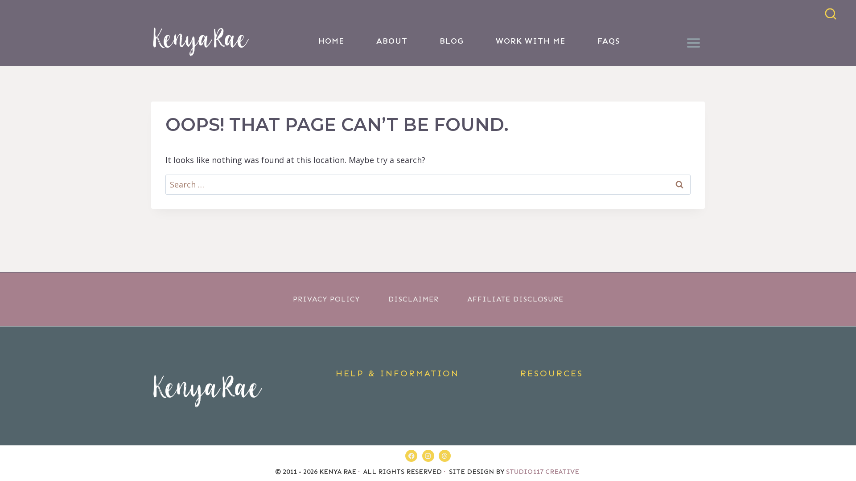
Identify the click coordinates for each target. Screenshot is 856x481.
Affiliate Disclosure (515, 299)
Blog (452, 41)
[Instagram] (428, 456)
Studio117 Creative (543, 472)
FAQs (608, 41)
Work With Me (530, 41)
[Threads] (445, 456)
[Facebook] (411, 456)
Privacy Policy (326, 299)
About (391, 41)
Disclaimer (413, 299)
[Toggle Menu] (693, 41)
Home (331, 41)
